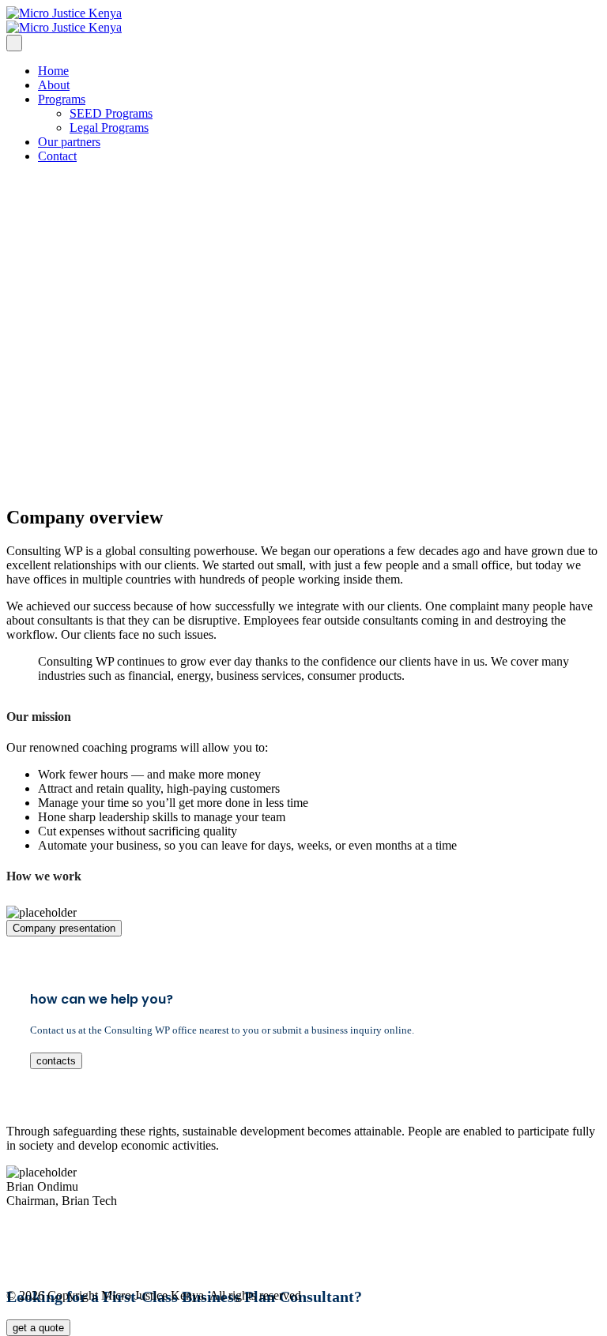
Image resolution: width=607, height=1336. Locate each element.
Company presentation (64, 928)
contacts (56, 1061)
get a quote (38, 1328)
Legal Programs (109, 127)
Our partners (69, 141)
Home (53, 70)
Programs (61, 99)
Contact (57, 156)
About (54, 85)
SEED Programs (111, 113)
